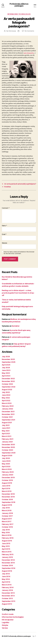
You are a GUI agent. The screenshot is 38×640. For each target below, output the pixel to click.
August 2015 (7, 541)
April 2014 (6, 582)
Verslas (5, 628)
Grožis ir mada (7, 614)
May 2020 (6, 464)
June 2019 (6, 486)
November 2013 (8, 596)
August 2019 (7, 483)
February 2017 (7, 524)
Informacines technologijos (19, 14)
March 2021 (6, 436)
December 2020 (8, 444)
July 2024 (6, 368)
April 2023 (6, 376)
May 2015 (6, 546)
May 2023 (6, 373)
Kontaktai (15, 326)
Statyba (5, 625)
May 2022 (6, 398)
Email (4, 234)
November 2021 (8, 414)
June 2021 (6, 428)
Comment (6, 208)
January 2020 (7, 475)
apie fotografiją (29, 53)
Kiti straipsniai (7, 620)
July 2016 (6, 530)
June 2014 (6, 576)
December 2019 (8, 477)
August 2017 (7, 519)
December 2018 (8, 494)
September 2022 (8, 387)
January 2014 (7, 590)
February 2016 (7, 538)
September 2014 (8, 568)
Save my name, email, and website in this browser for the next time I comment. (19, 252)
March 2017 (6, 521)
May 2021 (6, 431)
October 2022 (7, 384)
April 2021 (6, 433)
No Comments (29, 31)
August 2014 (7, 571)
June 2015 (6, 543)
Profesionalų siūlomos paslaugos (19, 5)
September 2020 (8, 453)
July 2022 (6, 392)
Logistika (5, 622)
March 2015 (6, 552)
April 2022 (6, 401)
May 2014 (6, 579)
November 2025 (8, 359)
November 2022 (8, 381)
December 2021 (8, 411)
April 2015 (6, 549)
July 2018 (6, 508)
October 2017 (7, 516)
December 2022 (8, 379)
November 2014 (8, 563)
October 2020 (7, 450)
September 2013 (8, 601)
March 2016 (6, 535)
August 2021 (7, 422)
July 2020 (6, 458)
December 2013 (8, 593)
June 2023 (6, 370)
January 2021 (7, 442)
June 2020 (6, 461)
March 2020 (7, 469)
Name (4, 225)
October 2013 (7, 598)
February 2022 (8, 406)
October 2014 (7, 565)
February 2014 (7, 587)
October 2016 (7, 527)
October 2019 (7, 480)
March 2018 (6, 510)
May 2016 (6, 532)
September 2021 (8, 420)
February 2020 (8, 472)
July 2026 (6, 357)
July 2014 (6, 574)
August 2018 (7, 505)
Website (4, 243)
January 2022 (7, 409)
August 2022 (7, 390)
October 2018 (7, 499)
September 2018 (8, 502)
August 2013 (7, 604)
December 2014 (8, 560)
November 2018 (8, 497)
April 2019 (6, 488)
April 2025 (6, 365)
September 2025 (8, 362)
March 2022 (6, 403)
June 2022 (6, 395)
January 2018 (7, 513)
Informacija (12, 31)
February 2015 (7, 554)
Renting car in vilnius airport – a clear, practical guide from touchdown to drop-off (18, 292)
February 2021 (7, 439)
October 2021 (7, 417)
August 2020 (7, 455)
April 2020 (6, 466)
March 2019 (6, 491)
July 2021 (6, 425)
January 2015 (7, 557)
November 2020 (8, 447)
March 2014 (6, 585)
